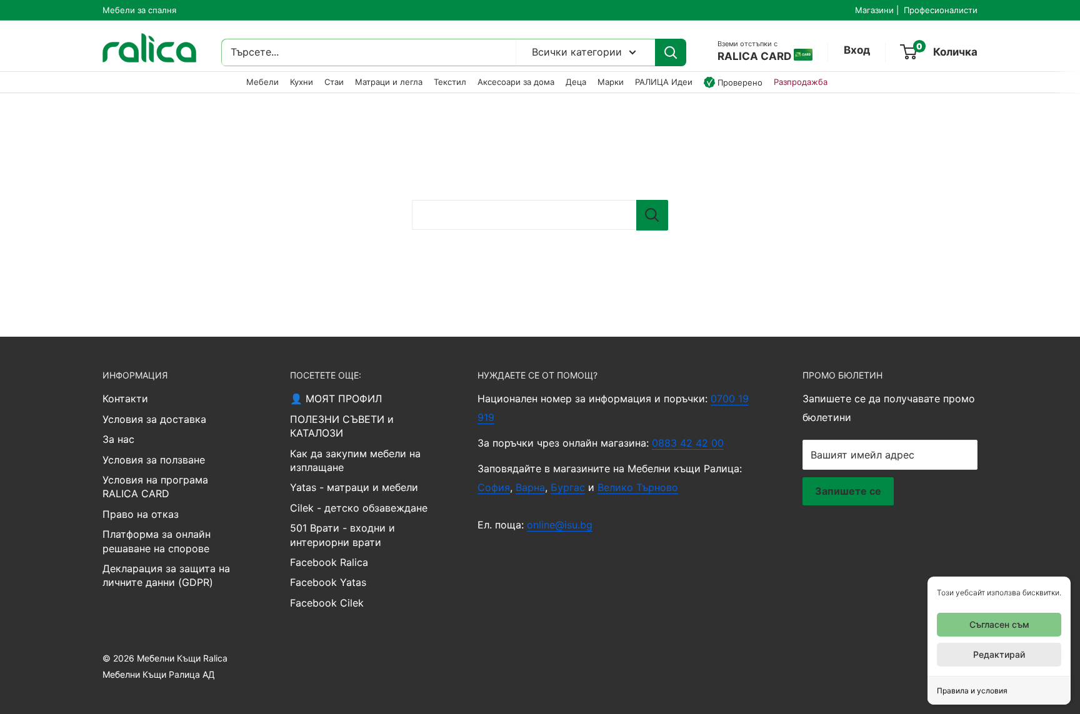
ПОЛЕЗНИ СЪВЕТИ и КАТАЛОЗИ (342, 426)
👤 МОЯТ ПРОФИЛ (336, 398)
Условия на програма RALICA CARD (155, 487)
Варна (530, 487)
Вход (857, 50)
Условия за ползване (153, 460)
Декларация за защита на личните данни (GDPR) (166, 575)
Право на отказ (140, 514)
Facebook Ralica (329, 562)
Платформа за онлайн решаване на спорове (156, 541)
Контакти (125, 398)
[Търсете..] (670, 52)
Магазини (874, 10)
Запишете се (848, 491)
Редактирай (999, 654)
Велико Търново (638, 487)
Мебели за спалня (139, 10)
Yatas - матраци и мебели (354, 487)
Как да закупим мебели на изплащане (355, 460)
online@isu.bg (559, 524)
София (494, 487)
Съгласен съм (999, 624)
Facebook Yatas (328, 582)
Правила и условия (972, 690)
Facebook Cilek (327, 603)
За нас (118, 439)
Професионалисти (941, 10)
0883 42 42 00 (688, 443)
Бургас (568, 487)
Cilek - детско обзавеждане (359, 508)
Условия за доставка (154, 419)
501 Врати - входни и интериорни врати (342, 535)
